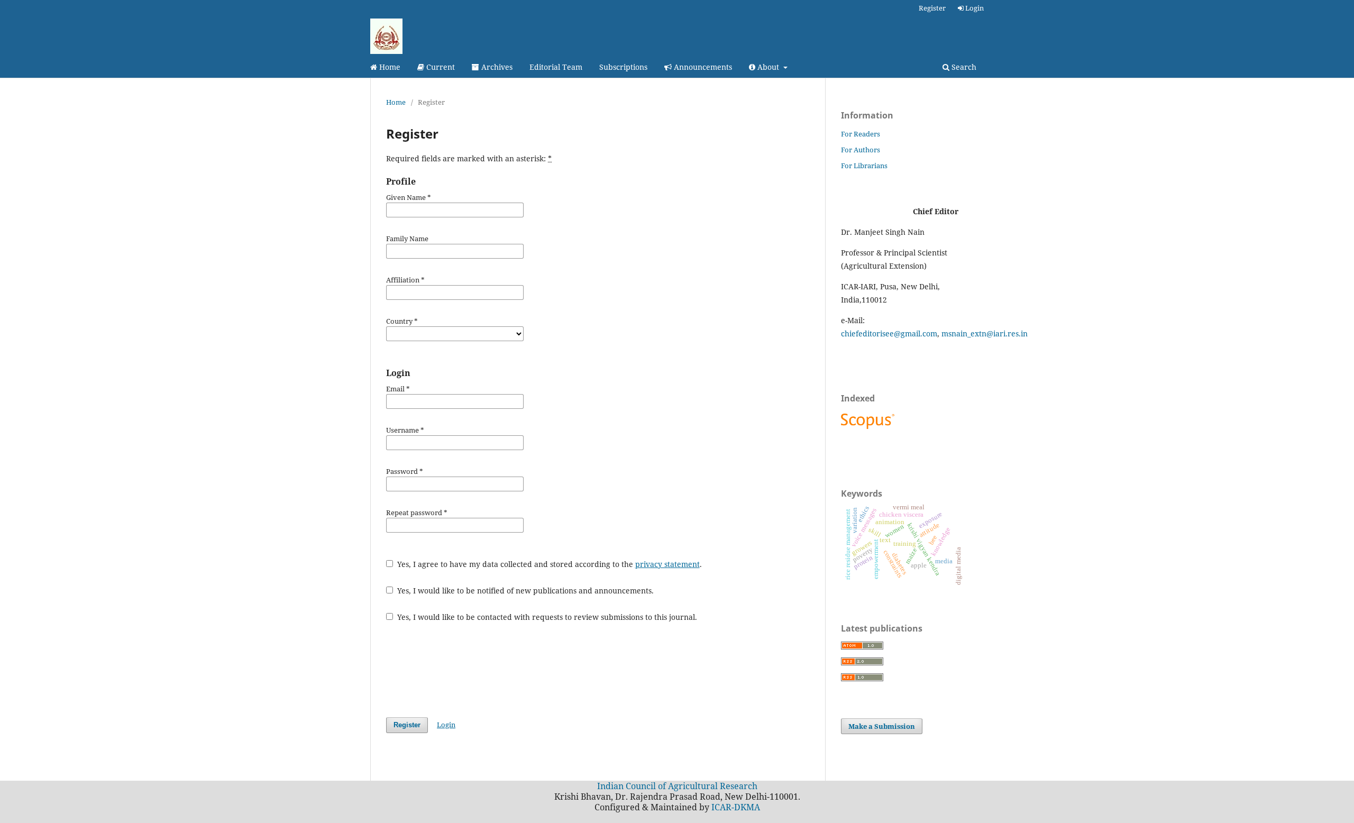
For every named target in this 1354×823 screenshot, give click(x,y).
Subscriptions (623, 67)
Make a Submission (881, 726)
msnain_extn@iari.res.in (984, 333)
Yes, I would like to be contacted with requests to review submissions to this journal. (546, 617)
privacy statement (667, 564)
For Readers (860, 134)
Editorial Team (555, 67)
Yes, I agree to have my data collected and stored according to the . (548, 564)
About (768, 67)
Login (974, 8)
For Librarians (864, 165)
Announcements (702, 67)
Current (439, 67)
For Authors (860, 149)
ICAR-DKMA (735, 807)
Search (962, 67)
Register (932, 8)
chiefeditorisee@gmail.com (889, 333)
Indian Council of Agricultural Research (677, 786)
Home (388, 67)
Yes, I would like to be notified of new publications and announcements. (524, 591)
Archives (496, 67)
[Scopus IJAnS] (869, 429)
